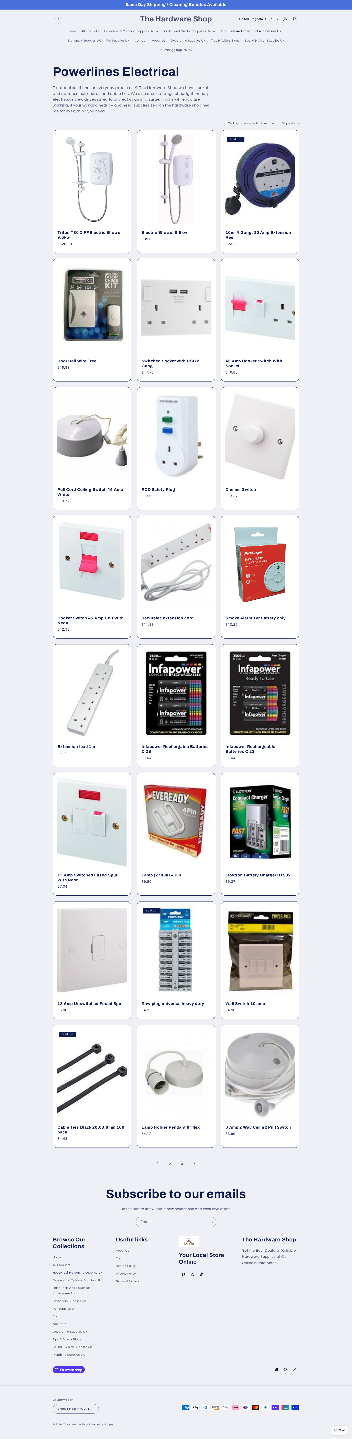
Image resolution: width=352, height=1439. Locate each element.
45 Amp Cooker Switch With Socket (254, 363)
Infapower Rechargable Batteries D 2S (175, 749)
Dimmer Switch (241, 489)
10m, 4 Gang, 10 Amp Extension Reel (258, 235)
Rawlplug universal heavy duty (173, 1003)
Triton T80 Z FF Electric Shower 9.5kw (89, 235)
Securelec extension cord (168, 618)
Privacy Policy (126, 1273)
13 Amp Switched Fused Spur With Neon (87, 877)
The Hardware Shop (75, 1424)
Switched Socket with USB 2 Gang (170, 363)
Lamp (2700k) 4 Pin (161, 875)
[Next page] (194, 1164)
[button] (58, 19)
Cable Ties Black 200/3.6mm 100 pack (90, 1129)
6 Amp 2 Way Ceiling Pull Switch (258, 1127)
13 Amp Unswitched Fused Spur (90, 1003)
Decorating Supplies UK (70, 1331)
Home (57, 1257)
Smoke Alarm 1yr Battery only (256, 618)
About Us (59, 1324)
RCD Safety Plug (158, 489)
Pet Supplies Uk (64, 1308)
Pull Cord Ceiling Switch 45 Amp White (90, 492)
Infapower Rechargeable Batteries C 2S (250, 749)
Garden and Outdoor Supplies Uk (77, 1280)
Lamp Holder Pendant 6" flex (171, 1127)
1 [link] (158, 1164)
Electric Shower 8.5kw (164, 233)
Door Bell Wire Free (77, 361)
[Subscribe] (211, 1222)
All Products (61, 1265)
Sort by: (233, 123)
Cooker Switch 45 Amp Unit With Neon (90, 620)
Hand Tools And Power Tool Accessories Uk (72, 1290)
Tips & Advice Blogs (67, 1339)
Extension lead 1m (76, 746)
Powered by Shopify (101, 1424)
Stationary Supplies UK (70, 1301)
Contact (59, 1316)
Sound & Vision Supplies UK (72, 1347)
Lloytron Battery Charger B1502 (258, 875)
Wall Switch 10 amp (245, 1003)
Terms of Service (128, 1281)
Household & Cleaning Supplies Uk (77, 1272)
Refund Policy (126, 1266)
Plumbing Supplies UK (69, 1354)
